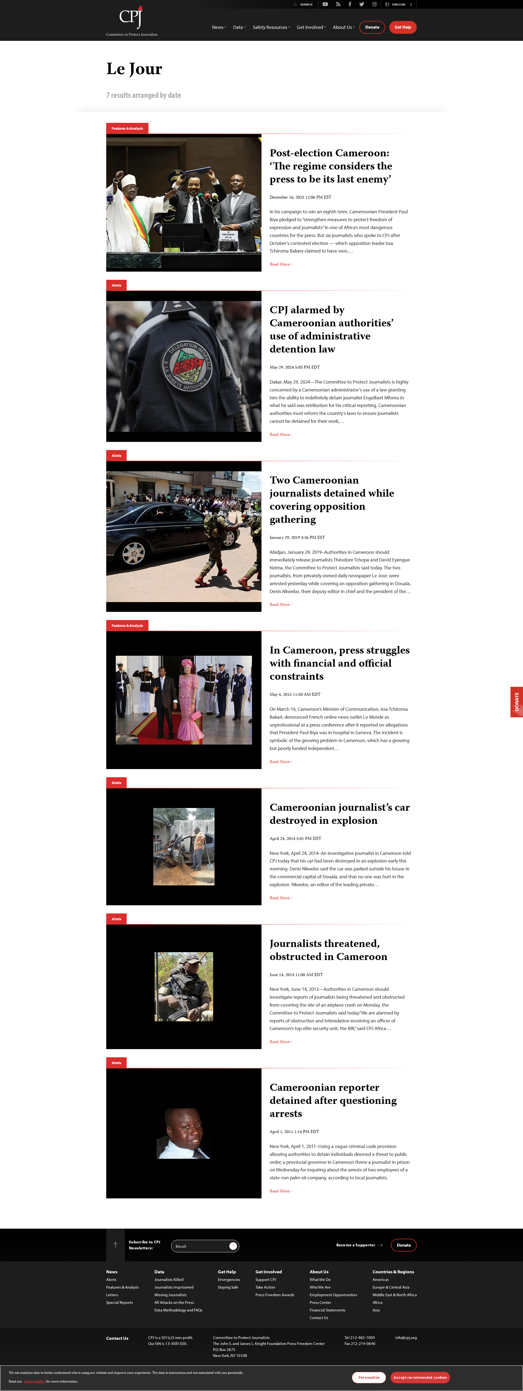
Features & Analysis (127, 128)
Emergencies (229, 1279)
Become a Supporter (355, 1244)
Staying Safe (228, 1287)
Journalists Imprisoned (173, 1287)
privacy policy (34, 1382)
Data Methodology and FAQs (178, 1310)
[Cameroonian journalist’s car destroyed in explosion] (184, 846)
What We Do (320, 1279)
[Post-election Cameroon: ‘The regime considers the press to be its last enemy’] (184, 202)
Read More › (281, 264)
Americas (381, 1279)
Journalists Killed (168, 1279)
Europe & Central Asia (391, 1287)
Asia (376, 1310)
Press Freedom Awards (275, 1294)
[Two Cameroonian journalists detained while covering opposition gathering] (184, 536)
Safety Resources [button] (270, 27)
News (111, 1271)
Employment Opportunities (333, 1294)
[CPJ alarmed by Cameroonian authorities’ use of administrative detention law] (184, 366)
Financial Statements (327, 1310)
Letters (112, 1294)
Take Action (265, 1287)
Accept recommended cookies (420, 1377)
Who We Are (320, 1287)
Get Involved (269, 1271)
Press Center (320, 1302)
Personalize (368, 1377)
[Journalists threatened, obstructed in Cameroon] (184, 986)
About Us (319, 1271)
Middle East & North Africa (395, 1294)
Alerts (116, 285)
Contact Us (319, 1317)
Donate (372, 27)
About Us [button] (342, 27)
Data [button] (238, 27)
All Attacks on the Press (174, 1302)
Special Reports (119, 1302)
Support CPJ (266, 1279)
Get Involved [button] (310, 27)
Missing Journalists (170, 1294)
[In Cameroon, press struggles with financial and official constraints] (184, 700)
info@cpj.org (406, 1337)
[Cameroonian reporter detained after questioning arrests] (184, 1133)
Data (159, 1271)
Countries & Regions (393, 1271)
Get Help (403, 27)
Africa (377, 1302)
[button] (411, 4)
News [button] (217, 27)
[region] (261, 1378)
